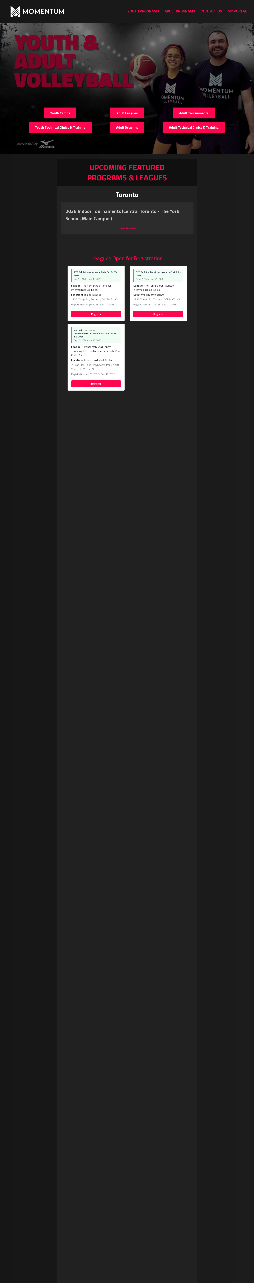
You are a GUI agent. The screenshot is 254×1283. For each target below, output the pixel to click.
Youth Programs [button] (143, 11)
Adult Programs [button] (179, 11)
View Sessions (128, 228)
